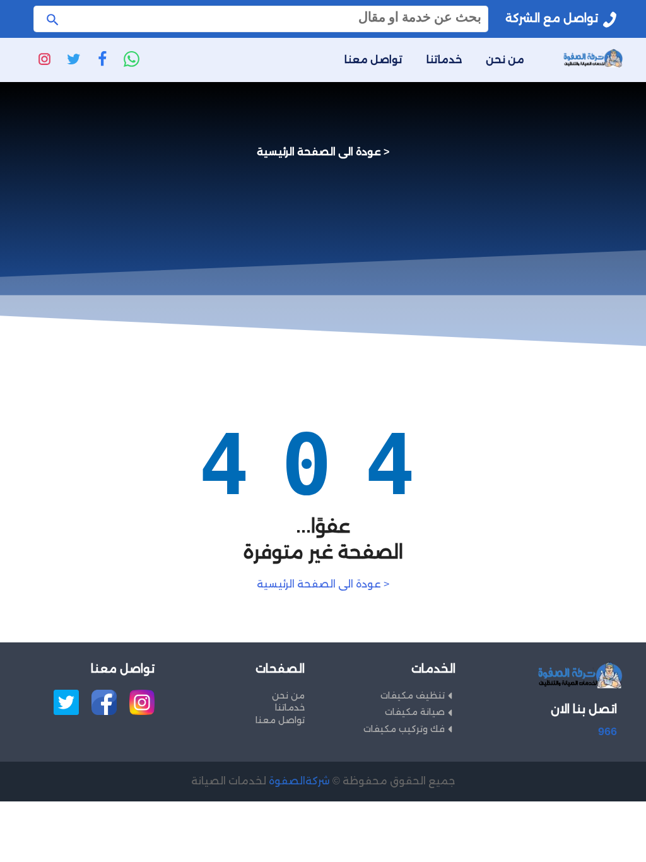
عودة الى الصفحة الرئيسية (319, 151)
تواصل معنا (373, 59)
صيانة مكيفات (415, 712)
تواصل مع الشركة (551, 18)
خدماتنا (444, 59)
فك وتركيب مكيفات (404, 729)
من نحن (505, 59)
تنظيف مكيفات (412, 695)
